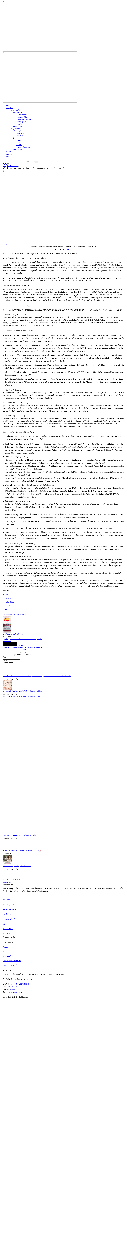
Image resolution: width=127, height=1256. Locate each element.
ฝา (13, 138)
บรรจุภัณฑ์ (9, 108)
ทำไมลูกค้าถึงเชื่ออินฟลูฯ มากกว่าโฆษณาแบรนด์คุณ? (20, 835)
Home (4, 166)
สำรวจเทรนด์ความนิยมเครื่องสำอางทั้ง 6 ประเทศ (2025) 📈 (22, 850)
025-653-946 (24, 984)
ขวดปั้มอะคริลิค (21, 117)
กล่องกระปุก (20, 133)
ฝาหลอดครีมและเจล (23, 147)
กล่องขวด (19, 135)
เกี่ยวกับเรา (9, 152)
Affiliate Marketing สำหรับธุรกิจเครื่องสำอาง (17, 866)
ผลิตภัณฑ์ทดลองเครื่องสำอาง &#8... (14, 634)
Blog (8, 166)
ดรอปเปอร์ (19, 140)
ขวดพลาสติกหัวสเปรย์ (23, 119)
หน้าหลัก (9, 105)
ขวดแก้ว (19, 124)
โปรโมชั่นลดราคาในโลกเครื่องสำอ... (15, 614)
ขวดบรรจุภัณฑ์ (18, 112)
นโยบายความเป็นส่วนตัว (12, 961)
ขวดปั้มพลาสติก (21, 115)
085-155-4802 (13, 987)
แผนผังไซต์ (7, 956)
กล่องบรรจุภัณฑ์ (18, 131)
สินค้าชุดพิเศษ (17, 149)
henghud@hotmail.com (16, 992)
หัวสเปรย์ (19, 145)
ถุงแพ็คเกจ (16, 128)
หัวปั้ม (18, 142)
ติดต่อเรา (9, 156)
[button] (7, 882)
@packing (12, 989)
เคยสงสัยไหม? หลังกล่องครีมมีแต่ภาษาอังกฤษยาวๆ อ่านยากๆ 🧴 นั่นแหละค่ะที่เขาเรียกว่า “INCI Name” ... (37, 676)
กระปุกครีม (16, 110)
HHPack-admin (70, 250)
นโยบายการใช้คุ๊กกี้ (10, 966)
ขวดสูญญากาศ (21, 122)
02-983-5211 (15, 984)
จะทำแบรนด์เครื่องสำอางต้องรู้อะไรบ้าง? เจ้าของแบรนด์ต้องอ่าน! (24, 691)
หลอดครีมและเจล (18, 126)
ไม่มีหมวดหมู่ (14, 166)
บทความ (9, 154)
